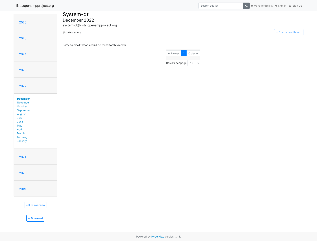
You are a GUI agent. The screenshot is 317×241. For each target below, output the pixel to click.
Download (36, 218)
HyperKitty (157, 236)
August (21, 114)
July (19, 117)
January (22, 140)
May (19, 125)
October (22, 106)
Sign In (281, 5)
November (23, 102)
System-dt (76, 14)
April (19, 129)
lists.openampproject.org (35, 6)
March (21, 133)
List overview (36, 205)
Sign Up (297, 5)
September (23, 110)
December (23, 98)
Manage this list (263, 5)
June (20, 121)
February (22, 137)
